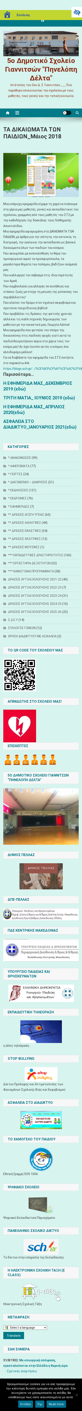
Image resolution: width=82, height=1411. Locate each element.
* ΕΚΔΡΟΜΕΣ (17, 498)
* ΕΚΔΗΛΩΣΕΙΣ (18, 490)
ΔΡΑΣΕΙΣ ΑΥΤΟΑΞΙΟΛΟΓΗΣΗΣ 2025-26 (34, 612)
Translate (14, 1335)
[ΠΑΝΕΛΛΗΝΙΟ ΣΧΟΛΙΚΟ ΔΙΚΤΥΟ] (41, 1247)
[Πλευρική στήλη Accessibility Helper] (77, 12)
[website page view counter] (30, 759)
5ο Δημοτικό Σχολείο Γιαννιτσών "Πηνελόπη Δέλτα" (41, 69)
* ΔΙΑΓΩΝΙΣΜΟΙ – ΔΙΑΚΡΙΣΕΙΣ (27, 482)
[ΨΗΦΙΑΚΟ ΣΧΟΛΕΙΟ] (41, 1205)
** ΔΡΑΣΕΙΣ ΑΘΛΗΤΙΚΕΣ (24, 522)
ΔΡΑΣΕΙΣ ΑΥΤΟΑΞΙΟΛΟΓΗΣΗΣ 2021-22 (34, 579)
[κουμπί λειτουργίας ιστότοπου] (67, 113)
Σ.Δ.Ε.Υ (13, 620)
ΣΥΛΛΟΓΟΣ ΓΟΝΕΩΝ (22, 628)
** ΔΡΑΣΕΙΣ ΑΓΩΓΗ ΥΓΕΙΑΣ (26, 514)
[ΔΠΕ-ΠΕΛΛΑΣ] (41, 914)
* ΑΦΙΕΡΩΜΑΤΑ (19, 466)
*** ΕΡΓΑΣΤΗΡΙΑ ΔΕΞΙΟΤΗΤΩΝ (29, 563)
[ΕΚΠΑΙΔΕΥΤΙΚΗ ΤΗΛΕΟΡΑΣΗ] (41, 1031)
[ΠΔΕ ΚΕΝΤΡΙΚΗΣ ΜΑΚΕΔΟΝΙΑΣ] (41, 950)
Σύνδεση (23, 15)
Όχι (39, 1404)
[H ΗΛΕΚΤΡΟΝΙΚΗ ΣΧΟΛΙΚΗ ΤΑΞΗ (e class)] (41, 1292)
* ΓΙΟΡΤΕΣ (15, 474)
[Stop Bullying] (41, 1074)
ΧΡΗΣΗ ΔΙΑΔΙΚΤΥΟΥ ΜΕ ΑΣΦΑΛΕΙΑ (32, 636)
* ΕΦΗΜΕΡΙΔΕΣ (18, 506)
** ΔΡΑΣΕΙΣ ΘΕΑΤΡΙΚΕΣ (24, 539)
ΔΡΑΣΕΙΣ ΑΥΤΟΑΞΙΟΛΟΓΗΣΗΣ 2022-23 (34, 587)
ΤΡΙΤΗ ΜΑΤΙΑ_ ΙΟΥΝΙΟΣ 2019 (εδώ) (39, 397)
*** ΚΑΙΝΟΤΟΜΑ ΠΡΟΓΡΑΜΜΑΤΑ (31, 571)
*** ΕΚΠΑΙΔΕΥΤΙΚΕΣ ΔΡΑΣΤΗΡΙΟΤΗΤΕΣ (35, 555)
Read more (56, 1404)
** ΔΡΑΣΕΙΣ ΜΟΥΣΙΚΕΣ (24, 547)
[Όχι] (76, 1395)
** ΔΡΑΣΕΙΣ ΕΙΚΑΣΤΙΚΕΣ (24, 531)
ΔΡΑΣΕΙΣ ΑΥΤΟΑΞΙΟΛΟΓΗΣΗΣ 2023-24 (34, 595)
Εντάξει (25, 1404)
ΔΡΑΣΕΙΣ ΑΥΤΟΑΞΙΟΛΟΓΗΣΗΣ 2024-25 (34, 603)
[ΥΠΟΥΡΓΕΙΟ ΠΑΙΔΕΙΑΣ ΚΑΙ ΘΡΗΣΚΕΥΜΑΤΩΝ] (41, 993)
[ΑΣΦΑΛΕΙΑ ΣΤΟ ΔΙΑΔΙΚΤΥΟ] (41, 1120)
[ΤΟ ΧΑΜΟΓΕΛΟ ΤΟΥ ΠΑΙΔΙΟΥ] (41, 1159)
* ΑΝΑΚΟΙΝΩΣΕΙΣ (19, 458)
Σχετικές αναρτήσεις (22, 1371)
